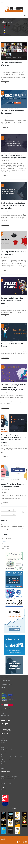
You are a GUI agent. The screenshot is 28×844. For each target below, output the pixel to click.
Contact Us (3, 763)
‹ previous (8, 510)
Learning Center (4, 740)
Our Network (3, 752)
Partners (4, 543)
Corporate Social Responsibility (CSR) (8, 759)
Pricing (2, 738)
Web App (3, 768)
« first (3, 510)
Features (3, 735)
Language (3, 68)
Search (2, 766)
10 (4, 514)
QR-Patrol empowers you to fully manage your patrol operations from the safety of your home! (13, 387)
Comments (17, 60)
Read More (5, 82)
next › (10, 514)
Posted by (4, 60)
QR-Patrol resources (6, 545)
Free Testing (3, 742)
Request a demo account (6, 747)
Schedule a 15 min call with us (7, 749)
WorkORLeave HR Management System (9, 778)
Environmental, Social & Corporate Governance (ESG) (11, 756)
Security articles (5, 548)
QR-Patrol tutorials (6, 546)
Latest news (11, 60)
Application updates (6, 538)
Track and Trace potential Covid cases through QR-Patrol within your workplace (13, 205)
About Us (3, 761)
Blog (2, 754)
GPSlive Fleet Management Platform (8, 781)
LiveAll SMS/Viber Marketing (7, 783)
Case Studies (5, 540)
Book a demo (3, 745)
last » (14, 514)
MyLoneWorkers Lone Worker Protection (9, 774)
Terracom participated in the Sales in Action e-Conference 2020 (12, 300)
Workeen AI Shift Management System (9, 776)
